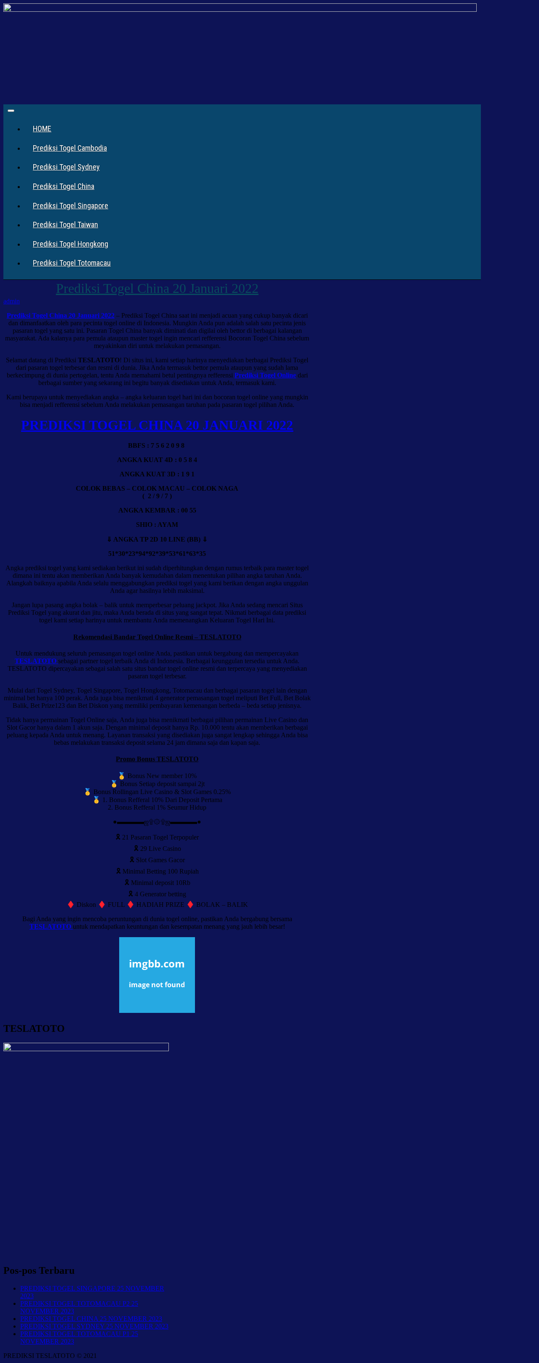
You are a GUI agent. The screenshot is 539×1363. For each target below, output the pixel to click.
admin (11, 301)
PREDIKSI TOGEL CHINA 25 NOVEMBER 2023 (91, 1318)
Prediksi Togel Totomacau (72, 262)
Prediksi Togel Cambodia (70, 147)
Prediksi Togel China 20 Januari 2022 (157, 288)
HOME (42, 128)
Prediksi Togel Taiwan (65, 224)
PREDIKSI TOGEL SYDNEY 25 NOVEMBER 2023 (94, 1326)
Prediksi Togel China (63, 186)
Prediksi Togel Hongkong (70, 243)
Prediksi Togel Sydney (66, 166)
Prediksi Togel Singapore (70, 205)
